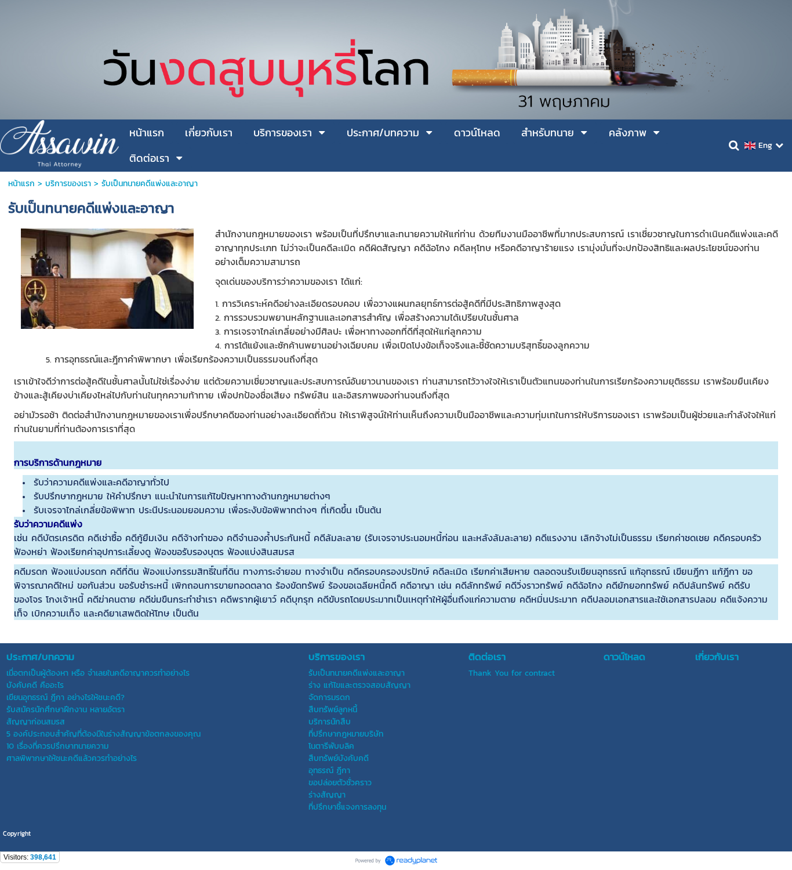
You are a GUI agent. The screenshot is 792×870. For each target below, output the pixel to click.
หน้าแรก (21, 183)
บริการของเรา (68, 183)
